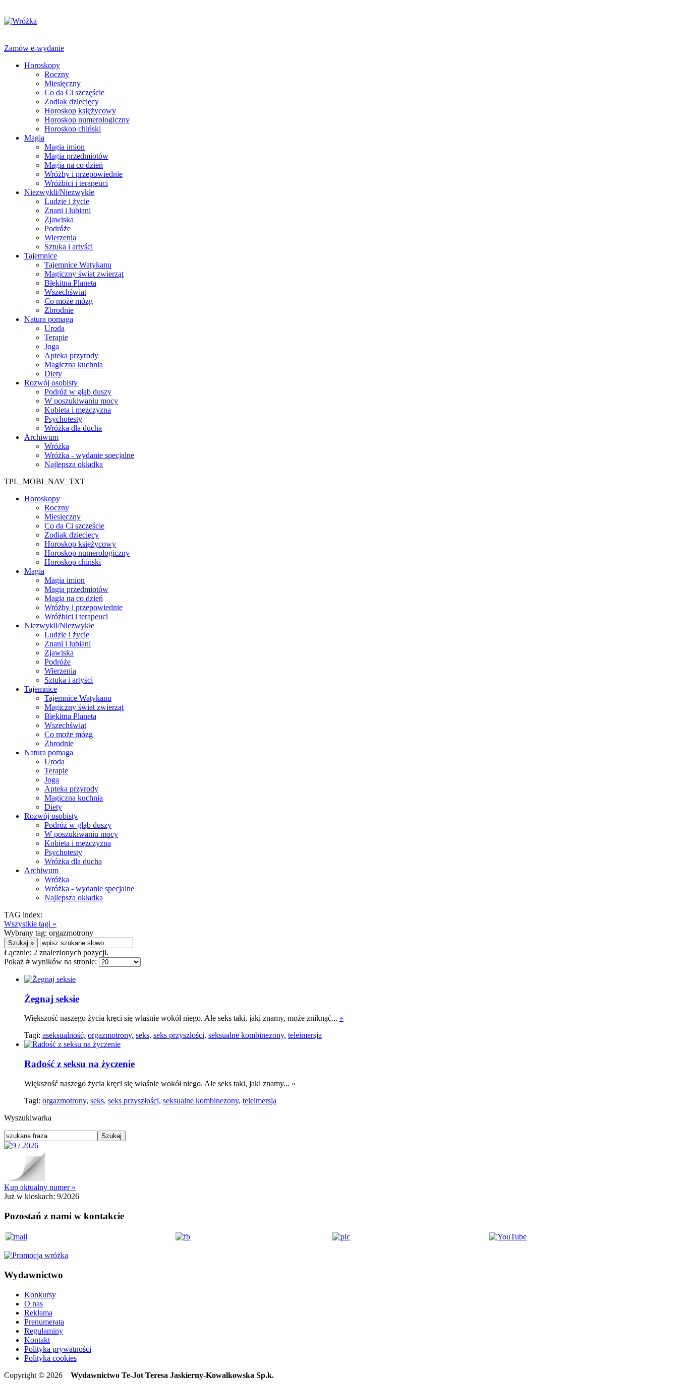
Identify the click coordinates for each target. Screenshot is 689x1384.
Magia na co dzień (73, 165)
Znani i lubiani (67, 210)
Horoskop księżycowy (80, 110)
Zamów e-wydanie (34, 48)
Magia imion (64, 147)
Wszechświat (65, 292)
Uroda (54, 328)
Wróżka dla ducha (73, 428)
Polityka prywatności (57, 1349)
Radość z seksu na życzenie (79, 1064)
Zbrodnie (59, 310)
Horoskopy (42, 65)
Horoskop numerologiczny (87, 119)
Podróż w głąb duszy (77, 391)
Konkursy (40, 1294)
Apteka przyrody (71, 355)
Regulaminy (43, 1331)
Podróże (57, 228)
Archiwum (41, 437)
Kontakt (37, 1340)
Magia (34, 138)
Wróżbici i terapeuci (76, 183)
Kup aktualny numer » (40, 1187)
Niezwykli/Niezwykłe (59, 192)
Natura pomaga (48, 319)
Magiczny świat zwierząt (84, 274)
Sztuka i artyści (68, 246)
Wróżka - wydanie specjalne (89, 455)
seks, (143, 1035)
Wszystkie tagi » (30, 923)
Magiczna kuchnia (73, 364)
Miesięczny (62, 83)
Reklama (38, 1312)
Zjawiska (59, 219)
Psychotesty (63, 419)
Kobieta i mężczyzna (77, 410)
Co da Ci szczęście (74, 92)
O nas (33, 1303)
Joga (51, 346)
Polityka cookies (50, 1358)
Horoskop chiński (72, 128)
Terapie (56, 337)
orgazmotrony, (111, 1035)
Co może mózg (68, 301)
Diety (53, 373)
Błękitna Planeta (70, 283)
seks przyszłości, (179, 1035)
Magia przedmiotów (76, 156)
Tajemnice (40, 255)
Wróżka (56, 446)
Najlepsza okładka (73, 464)
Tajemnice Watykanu (77, 264)
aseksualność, (64, 1035)
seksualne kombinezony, (247, 1035)
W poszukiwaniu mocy (81, 401)
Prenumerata (44, 1321)
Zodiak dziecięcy (71, 101)
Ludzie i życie (66, 201)
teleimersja (305, 1035)
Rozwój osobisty (51, 382)
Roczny (56, 74)
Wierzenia (60, 237)
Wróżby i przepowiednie (83, 174)
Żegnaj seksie (51, 999)
